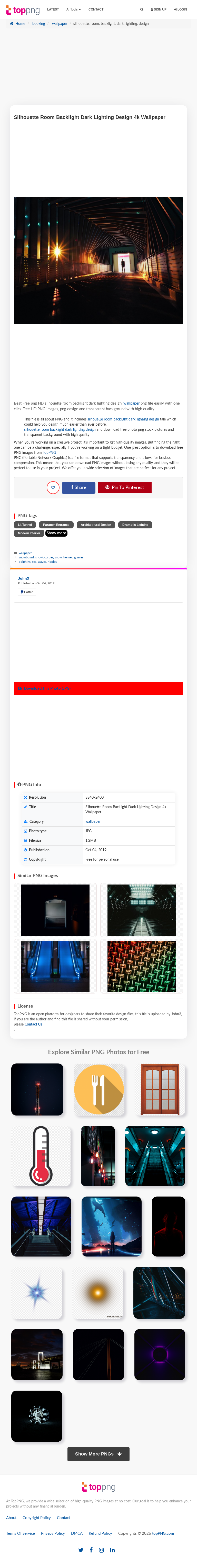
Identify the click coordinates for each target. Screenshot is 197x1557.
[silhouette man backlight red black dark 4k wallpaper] (168, 1226)
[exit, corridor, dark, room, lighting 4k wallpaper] (55, 910)
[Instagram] (101, 1550)
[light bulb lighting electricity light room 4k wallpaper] (98, 1156)
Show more (56, 533)
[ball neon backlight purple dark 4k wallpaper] (159, 1355)
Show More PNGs (95, 1453)
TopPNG (49, 453)
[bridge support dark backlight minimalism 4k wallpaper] (98, 1355)
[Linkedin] (112, 1550)
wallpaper (59, 24)
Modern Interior (29, 533)
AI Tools (72, 9)
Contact (95, 9)
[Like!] (53, 487)
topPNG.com (163, 1533)
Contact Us (33, 1024)
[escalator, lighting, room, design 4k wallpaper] (55, 966)
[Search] (141, 9)
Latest (53, 9)
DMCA (77, 1533)
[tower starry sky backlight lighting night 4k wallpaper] (37, 1089)
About (11, 1518)
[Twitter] (80, 1550)
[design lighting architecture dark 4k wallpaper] (159, 1292)
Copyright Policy (37, 1518)
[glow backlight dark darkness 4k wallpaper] (36, 1416)
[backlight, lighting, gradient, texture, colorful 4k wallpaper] (142, 966)
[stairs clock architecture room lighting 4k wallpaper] (41, 1226)
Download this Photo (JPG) (47, 688)
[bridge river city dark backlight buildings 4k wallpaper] (37, 1355)
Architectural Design (96, 525)
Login (182, 9)
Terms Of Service (20, 1533)
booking (38, 24)
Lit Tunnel (25, 525)
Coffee (28, 592)
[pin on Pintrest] (56, 1070)
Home (19, 24)
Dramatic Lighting (135, 525)
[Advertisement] (98, 69)
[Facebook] (91, 1550)
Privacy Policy (53, 1533)
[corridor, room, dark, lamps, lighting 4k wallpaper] (142, 910)
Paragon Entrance (56, 525)
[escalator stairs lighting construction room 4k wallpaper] (155, 1156)
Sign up (159, 9)
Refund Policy (100, 1533)
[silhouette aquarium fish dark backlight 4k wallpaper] (112, 1226)
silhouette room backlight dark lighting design (123, 419)
